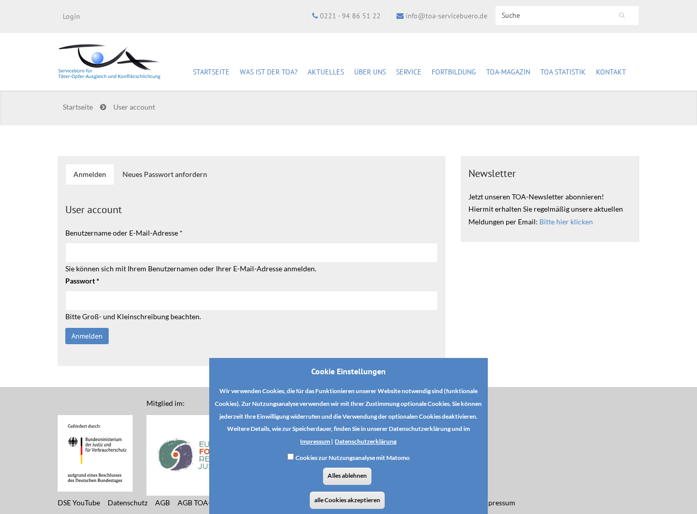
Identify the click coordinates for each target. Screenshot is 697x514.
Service (408, 71)
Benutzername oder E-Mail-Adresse (124, 232)
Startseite (211, 71)
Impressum (315, 441)
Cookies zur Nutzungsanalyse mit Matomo (352, 457)
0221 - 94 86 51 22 (350, 15)
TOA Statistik (563, 71)
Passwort (82, 280)
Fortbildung (454, 71)
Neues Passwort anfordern (164, 174)
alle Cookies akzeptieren (347, 500)
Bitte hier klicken (566, 221)
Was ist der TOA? (268, 71)
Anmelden (93, 177)
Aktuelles (326, 71)
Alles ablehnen (347, 475)
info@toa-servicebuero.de (446, 15)
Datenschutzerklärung (365, 441)
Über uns (370, 71)
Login (71, 16)
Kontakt (611, 71)
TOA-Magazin (508, 71)
